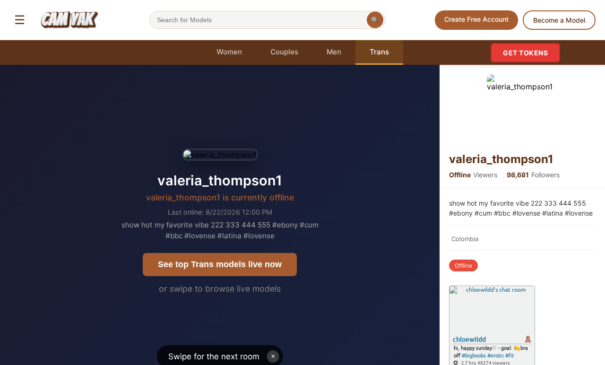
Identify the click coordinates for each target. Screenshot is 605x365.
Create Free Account (476, 19)
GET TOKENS (525, 53)
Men (334, 51)
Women (229, 51)
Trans (379, 51)
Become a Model (559, 20)
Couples (284, 51)
